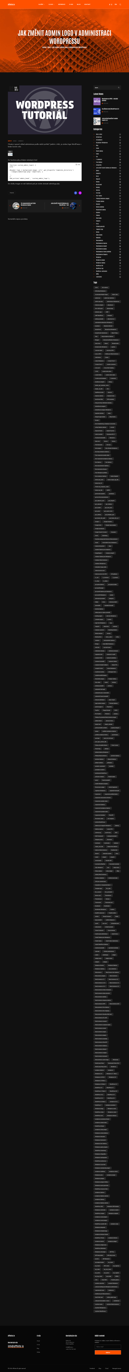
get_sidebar (98, 514)
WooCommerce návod (100, 1028)
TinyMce (112, 909)
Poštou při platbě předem (101, 745)
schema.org (98, 832)
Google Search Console (101, 532)
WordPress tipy (108, 268)
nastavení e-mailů (111, 654)
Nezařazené (108, 184)
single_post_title (99, 846)
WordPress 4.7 (110, 1087)
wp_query (106, 1272)
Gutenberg (104, 535)
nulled (106, 682)
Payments (109, 706)
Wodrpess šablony (112, 965)
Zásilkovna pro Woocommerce (102, 1293)
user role (104, 923)
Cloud (51, 4)
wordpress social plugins (101, 1217)
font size (109, 444)
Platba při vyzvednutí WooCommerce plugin (105, 717)
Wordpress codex (112, 1112)
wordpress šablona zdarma (101, 1196)
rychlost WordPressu (100, 822)
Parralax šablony (113, 703)
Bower (106, 343)
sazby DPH (110, 829)
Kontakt (87, 4)
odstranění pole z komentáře (102, 692)
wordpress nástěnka (100, 1171)
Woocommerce (108, 240)
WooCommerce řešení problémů (108, 251)
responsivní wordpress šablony (102, 808)
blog (96, 336)
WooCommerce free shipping (102, 1010)
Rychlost (108, 212)
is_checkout (105, 577)
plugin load (98, 724)
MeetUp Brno (98, 637)
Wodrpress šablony (99, 968)
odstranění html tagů (100, 689)
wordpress (110, 1070)
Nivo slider (97, 682)
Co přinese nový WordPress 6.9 (110, 109)
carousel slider (98, 350)
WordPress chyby (99, 1112)
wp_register (116, 1272)
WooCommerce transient (101, 1056)
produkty (111, 766)
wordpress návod (113, 1171)
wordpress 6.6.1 (114, 1101)
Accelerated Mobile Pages (101, 294)
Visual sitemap (111, 930)
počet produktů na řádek (101, 727)
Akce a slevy (108, 134)
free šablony (108, 462)
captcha (113, 347)
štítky (118, 871)
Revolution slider (99, 818)
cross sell (97, 368)
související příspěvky (100, 864)
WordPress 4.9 (111, 1094)
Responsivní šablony (108, 209)
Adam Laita (115, 294)
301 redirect (105, 287)
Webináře (108, 237)
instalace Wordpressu (100, 563)
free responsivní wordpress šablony (103, 458)
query (96, 780)
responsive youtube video (101, 801)
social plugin (98, 860)
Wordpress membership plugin (102, 1168)
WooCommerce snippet (100, 1052)
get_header (98, 507)
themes (107, 899)
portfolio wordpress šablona (109, 731)
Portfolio (108, 193)
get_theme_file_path (100, 518)
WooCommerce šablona (101, 1045)
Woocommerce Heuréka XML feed (103, 1014)
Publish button (111, 776)
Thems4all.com (109, 902)
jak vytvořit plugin (99, 588)
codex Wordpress (99, 361)
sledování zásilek (107, 853)
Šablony (108, 215)
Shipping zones (99, 839)
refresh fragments (113, 787)
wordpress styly (114, 1224)
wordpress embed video (101, 1122)
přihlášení (109, 762)
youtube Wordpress (113, 1283)
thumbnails (107, 906)
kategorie (111, 598)
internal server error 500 (101, 574)
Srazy (108, 223)
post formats (115, 734)
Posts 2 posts (115, 745)
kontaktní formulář (109, 605)
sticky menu (116, 867)
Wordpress (108, 257)
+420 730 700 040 (71, 1349)
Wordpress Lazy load (100, 1164)
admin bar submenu (109, 298)
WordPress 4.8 (113, 1091)
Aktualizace (108, 137)
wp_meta (97, 1269)
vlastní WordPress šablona (101, 944)
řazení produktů (106, 780)
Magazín (108, 179)
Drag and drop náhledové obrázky (103, 402)
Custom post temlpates (100, 378)
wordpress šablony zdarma (101, 1203)
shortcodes (107, 843)
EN (116, 4)
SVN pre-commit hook (100, 881)
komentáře (97, 605)
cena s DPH (98, 354)
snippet (104, 857)
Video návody (108, 235)
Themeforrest (98, 899)
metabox (97, 640)
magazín (97, 626)
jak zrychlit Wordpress (100, 595)
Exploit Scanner (110, 430)
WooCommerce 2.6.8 (100, 982)
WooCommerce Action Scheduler (103, 989)
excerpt (112, 427)
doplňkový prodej (99, 392)
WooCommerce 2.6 (113, 979)
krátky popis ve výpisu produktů (102, 612)
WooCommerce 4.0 (114, 986)
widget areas (98, 958)
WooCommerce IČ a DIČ (101, 1017)
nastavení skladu (113, 661)
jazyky (111, 595)
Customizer (113, 378)
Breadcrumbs (115, 343)
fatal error (97, 441)
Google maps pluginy (111, 525)
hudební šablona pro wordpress (102, 549)
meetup (108, 633)
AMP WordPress (99, 315)
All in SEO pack (99, 308)
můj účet (97, 647)
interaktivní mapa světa (100, 567)
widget (114, 955)
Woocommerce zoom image (102, 1059)
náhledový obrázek (113, 651)
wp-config (108, 1276)
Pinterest (107, 713)
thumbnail (97, 906)
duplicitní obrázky (99, 413)
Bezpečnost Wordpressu (108, 142)
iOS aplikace (114, 574)
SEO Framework (99, 836)
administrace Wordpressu (113, 301)
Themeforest (108, 895)
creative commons (111, 364)
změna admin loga (111, 1297)
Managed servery (116, 1368)
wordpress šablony (99, 1199)
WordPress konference (100, 1161)
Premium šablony (108, 201)
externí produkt (98, 434)
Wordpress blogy (99, 1108)
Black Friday (115, 333)
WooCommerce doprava (108, 243)
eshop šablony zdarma (100, 427)
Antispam (109, 315)
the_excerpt (98, 892)
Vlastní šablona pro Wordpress (102, 937)
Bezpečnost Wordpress (110, 329)
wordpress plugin (111, 1175)
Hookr (96, 542)
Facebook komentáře (100, 437)
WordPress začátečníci (108, 271)
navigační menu (99, 668)
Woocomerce (98, 972)
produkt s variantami (100, 766)
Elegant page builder (100, 416)
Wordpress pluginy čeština (101, 1182)
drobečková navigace (100, 406)
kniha (103, 602)
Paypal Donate (106, 710)
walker (96, 955)
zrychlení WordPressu (100, 1311)
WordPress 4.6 (98, 1087)
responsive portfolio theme (111, 794)
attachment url (111, 319)
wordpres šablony (99, 1070)
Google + (97, 521)
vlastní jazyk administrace (101, 934)
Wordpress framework (100, 1140)
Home (44, 47)
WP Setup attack (99, 1255)
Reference (61, 4)
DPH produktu (110, 399)
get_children (109, 504)
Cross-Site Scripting (109, 368)
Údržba (108, 232)
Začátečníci (108, 277)
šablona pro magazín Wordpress (103, 825)
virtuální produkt (109, 927)
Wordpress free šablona (101, 1143)
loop (111, 623)
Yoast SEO (104, 1279)
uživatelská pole (115, 923)
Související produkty (114, 864)
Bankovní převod (108, 326)
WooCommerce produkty (101, 1038)
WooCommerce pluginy (108, 249)
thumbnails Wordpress (100, 909)
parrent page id (98, 706)
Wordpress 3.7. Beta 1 (112, 1073)
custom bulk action (106, 371)
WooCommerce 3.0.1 (100, 986)
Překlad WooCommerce (101, 755)
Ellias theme (112, 416)
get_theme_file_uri (113, 518)
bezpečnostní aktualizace (101, 333)
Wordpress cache (112, 1108)
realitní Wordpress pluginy (101, 783)
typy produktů (98, 920)
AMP (107, 312)
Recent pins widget (99, 787)
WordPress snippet (99, 1213)
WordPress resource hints (101, 1189)
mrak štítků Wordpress (108, 644)
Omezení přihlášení (100, 699)
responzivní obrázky (100, 815)
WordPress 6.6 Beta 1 (100, 1101)
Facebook (92, 1368)
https (110, 546)
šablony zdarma (99, 829)
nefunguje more (112, 672)
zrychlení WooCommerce (113, 1304)
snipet (96, 857)
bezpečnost (98, 329)
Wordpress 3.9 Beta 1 (100, 1080)
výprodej (97, 951)
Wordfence (113, 1066)
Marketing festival (112, 630)
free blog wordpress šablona (102, 451)
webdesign (105, 955)
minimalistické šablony (109, 640)
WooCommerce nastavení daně (102, 1024)
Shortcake (109, 839)
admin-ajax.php (99, 301)
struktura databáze (99, 878)
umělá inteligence (110, 920)
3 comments (20, 141)
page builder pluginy (100, 703)
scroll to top (108, 832)
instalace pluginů (110, 553)
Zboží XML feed (99, 1297)
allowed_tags (98, 312)
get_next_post (108, 507)
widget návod (109, 958)
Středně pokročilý (108, 226)
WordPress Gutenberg (100, 1150)
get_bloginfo (111, 500)
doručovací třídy (99, 399)
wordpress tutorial (99, 1241)
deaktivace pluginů (99, 382)
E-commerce (108, 159)
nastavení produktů (99, 661)
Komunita (108, 173)
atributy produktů (99, 319)
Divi (108, 388)
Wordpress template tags (101, 1231)
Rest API (111, 815)
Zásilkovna (111, 1290)
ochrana (110, 685)
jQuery (108, 170)
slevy (117, 853)
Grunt (96, 535)
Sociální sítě (108, 860)
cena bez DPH (110, 350)
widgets (97, 962)
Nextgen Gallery (112, 678)
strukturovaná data (112, 878)
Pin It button (98, 713)
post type (97, 738)
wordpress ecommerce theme (102, 1119)
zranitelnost (116, 1300)
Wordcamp (115, 1059)
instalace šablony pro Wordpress (103, 556)
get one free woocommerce (101, 497)
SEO (116, 832)
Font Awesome (98, 444)
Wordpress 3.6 (98, 1073)
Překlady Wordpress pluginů (108, 198)
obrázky (114, 682)
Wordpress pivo (99, 1175)
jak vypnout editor (112, 584)
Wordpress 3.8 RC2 (100, 1077)
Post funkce (108, 195)
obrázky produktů (99, 685)
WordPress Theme (99, 1238)
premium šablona (115, 755)
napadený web (98, 654)
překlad (106, 748)
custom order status (110, 375)
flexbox (113, 441)
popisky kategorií (115, 727)
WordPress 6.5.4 (99, 1098)
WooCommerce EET (114, 1003)
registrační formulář (114, 790)
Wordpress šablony (108, 263)
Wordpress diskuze (111, 1115)
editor (109, 413)
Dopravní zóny (110, 395)
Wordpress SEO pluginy (113, 1206)
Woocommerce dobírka (100, 996)
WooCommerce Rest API (101, 1042)
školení (97, 853)
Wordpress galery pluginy (101, 1147)
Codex (108, 154)
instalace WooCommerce (101, 560)
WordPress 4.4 (113, 1084)
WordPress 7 (98, 1105)
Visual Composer (99, 930)
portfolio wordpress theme (101, 734)
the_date (108, 888)
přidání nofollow (99, 762)
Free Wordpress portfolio (101, 472)
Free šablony (108, 162)
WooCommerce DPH (100, 1003)
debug (110, 382)
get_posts (97, 511)
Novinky (108, 187)
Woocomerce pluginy (100, 975)
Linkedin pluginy (99, 619)
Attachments (108, 140)
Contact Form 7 (111, 361)
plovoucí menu (109, 720)
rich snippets (111, 818)
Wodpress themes (99, 965)
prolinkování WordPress (101, 773)
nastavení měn (98, 658)
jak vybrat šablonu (99, 584)
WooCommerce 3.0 (114, 982)
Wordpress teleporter (100, 1227)
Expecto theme (98, 430)
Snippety (10, 141)
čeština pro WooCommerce (111, 354)
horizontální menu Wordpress (109, 542)
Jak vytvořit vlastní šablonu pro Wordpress (108, 167)
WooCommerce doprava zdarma (103, 1000)
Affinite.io (11, 4)
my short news (107, 647)
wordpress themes (112, 1238)
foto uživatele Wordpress (111, 448)
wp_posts (97, 1272)
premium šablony (99, 759)
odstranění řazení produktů (101, 696)
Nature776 (114, 665)
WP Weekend (106, 1258)
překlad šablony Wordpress (101, 752)
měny (117, 637)
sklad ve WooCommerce (101, 850)
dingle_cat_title (98, 388)
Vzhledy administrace (109, 951)
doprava (110, 392)
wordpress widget (112, 1241)
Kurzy (108, 176)
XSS (96, 1279)
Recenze (108, 204)
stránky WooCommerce (100, 874)
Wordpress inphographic (101, 1157)
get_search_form (108, 511)
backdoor (97, 326)
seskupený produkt (111, 836)
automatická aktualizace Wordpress (103, 322)
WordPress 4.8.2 (99, 1094)
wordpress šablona (99, 1192)
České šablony (108, 151)
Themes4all (98, 902)
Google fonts (98, 525)
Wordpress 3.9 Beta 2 (100, 1084)
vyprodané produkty (113, 948)
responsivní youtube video (101, 811)
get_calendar (98, 504)
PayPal (97, 710)
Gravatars (113, 532)
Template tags (108, 229)
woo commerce (112, 968)
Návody (108, 181)
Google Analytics (108, 521)
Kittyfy (96, 602)
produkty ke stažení (99, 769)
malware (115, 626)
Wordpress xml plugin (100, 1252)
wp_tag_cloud (98, 1276)
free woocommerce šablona (101, 465)
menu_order (109, 637)
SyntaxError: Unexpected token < (103, 885)
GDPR (108, 490)
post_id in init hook (108, 738)
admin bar (97, 298)
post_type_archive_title (100, 741)
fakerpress (112, 437)
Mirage (97, 644)
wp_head (97, 1265)
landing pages (98, 616)
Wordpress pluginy (108, 260)
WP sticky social (111, 1255)
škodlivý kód (114, 850)
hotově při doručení (99, 546)
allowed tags (110, 308)
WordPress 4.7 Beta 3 (100, 1091)
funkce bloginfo (114, 476)
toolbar (97, 916)
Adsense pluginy (99, 305)
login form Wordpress (100, 623)
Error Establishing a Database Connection (105, 423)
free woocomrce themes (101, 469)
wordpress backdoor (110, 1105)
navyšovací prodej (99, 672)
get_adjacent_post (99, 500)
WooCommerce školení (100, 1049)
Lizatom (109, 619)
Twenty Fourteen (107, 916)
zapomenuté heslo (99, 1290)
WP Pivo (112, 1252)
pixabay (116, 713)
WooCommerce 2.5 (99, 979)
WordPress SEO (108, 265)
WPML (108, 274)
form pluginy (98, 448)
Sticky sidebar (98, 871)
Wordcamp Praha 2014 (113, 1063)
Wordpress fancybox (100, 1136)
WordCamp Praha (99, 1063)
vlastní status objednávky (112, 941)
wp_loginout (116, 1265)
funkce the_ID (98, 483)
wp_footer (110, 1262)
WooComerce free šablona (112, 972)
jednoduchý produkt (100, 598)
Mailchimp (106, 626)
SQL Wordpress (99, 867)
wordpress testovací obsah (101, 1234)
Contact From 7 (98, 364)
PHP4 (116, 710)
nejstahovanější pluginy (101, 675)
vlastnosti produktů (99, 948)
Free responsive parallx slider (102, 455)
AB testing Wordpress (100, 291)
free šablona (98, 462)
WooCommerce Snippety (108, 254)
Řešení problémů (108, 207)
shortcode (97, 843)
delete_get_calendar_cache (102, 385)
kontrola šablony (99, 609)
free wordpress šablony (100, 476)
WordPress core (99, 1115)
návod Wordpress (111, 668)
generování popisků (100, 493)
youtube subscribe (99, 1283)
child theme (98, 357)
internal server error (100, 570)
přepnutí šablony (112, 759)
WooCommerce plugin (100, 1031)
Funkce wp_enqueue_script (101, 486)
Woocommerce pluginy (100, 1035)
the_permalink (108, 892)
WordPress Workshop (100, 1248)
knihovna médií (113, 602)
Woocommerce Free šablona (102, 1007)
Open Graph (112, 699)
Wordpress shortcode (100, 1210)
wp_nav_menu (107, 1269)
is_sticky (105, 581)
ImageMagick (98, 553)
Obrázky (108, 190)
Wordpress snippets (113, 1213)
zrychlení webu (98, 1304)
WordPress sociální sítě (100, 1224)
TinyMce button (112, 913)
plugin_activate (108, 724)
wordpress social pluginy (101, 1220)
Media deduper (98, 633)
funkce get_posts (99, 479)
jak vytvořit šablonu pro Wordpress (103, 591)
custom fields (98, 375)
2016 (96, 287)
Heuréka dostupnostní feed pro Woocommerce (106, 539)
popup (96, 731)
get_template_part (109, 514)
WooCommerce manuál (108, 246)
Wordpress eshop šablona (101, 1133)
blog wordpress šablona (107, 336)
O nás (71, 4)
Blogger (97, 340)
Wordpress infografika (100, 1154)
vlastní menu (115, 934)
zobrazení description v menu (102, 1300)
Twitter (116, 916)
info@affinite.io (16, 1346)
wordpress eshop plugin (101, 1129)
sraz (108, 867)
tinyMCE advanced (99, 913)
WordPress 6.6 (111, 1098)
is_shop (97, 581)
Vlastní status (98, 941)
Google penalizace (99, 528)
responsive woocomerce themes (103, 797)
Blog (79, 4)
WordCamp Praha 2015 (101, 1066)
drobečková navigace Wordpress (103, 409)
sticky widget (109, 871)
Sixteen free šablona (112, 846)
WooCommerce (113, 975)
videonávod (98, 927)
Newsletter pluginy (99, 678)
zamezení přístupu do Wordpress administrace (106, 1286)
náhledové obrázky (99, 651)
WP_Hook (106, 1265)
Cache (108, 148)
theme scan (98, 895)
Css (108, 156)
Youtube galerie (115, 1279)
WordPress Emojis (99, 1126)
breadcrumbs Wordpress (101, 347)
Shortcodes (108, 218)
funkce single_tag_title (113, 479)
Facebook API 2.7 (111, 434)
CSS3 (96, 371)
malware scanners (99, 630)
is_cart (96, 577)
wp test (97, 1258)
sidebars (116, 843)
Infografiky (108, 165)
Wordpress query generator (101, 1185)
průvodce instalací (99, 776)
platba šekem (98, 720)
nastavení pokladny (111, 658)
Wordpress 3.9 (112, 1077)
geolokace (111, 493)
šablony (117, 825)
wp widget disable (99, 1262)
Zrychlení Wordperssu (100, 1307)
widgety (105, 962)
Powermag (97, 748)
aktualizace (110, 305)
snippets (112, 857)
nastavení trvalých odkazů (101, 665)
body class (97, 343)
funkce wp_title (98, 490)
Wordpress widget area (100, 1245)
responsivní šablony (100, 804)
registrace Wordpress (100, 790)
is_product (115, 577)
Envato (97, 420)
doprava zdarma (99, 395)
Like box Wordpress (111, 616)
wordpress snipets (114, 1210)
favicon (106, 441)
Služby (41, 4)
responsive (97, 794)
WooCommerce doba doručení (102, 993)
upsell (96, 923)
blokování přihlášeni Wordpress (110, 340)
